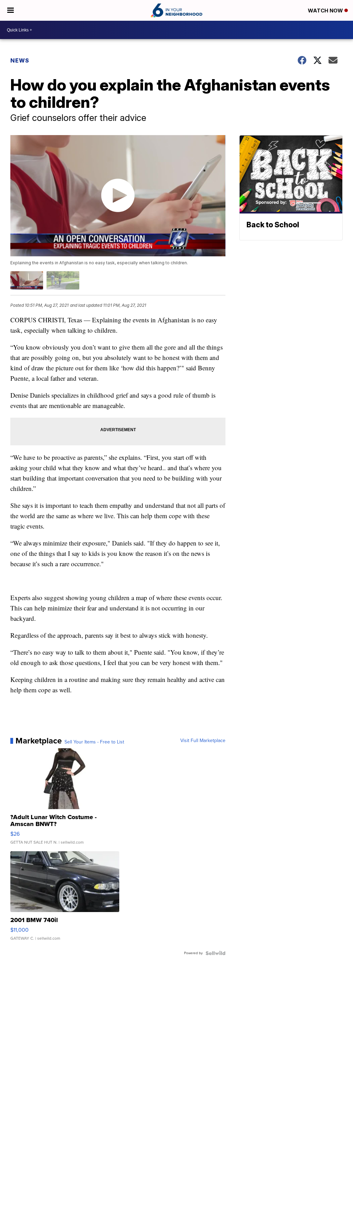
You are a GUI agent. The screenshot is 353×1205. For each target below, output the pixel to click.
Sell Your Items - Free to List (94, 742)
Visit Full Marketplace (202, 740)
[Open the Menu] (10, 10)
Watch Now (326, 10)
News (19, 60)
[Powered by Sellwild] (215, 953)
